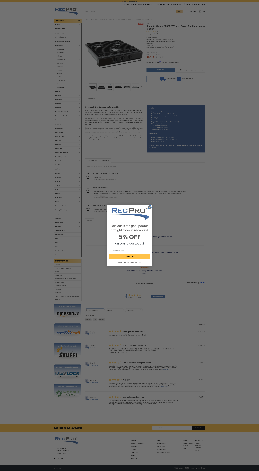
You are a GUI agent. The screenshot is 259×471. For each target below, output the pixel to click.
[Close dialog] (149, 207)
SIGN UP (129, 256)
